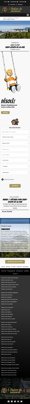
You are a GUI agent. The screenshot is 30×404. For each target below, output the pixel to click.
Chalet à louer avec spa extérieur (8, 360)
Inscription (12, 4)
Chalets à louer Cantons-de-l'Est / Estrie (9, 284)
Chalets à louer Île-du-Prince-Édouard (9, 299)
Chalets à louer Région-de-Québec (8, 329)
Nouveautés (26, 266)
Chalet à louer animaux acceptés (8, 341)
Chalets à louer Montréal (6, 316)
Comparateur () (11, 271)
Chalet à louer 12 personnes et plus (8, 370)
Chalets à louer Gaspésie (6, 297)
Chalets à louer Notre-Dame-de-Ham (9, 333)
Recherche (15, 185)
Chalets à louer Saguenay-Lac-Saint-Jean (10, 331)
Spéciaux (8, 266)
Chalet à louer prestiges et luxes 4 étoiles (10, 364)
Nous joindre (16, 396)
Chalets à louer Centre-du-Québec (8, 286)
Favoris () (3, 271)
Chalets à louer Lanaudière (7, 304)
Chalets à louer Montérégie (7, 314)
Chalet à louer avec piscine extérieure (9, 352)
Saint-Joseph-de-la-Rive (9, 19)
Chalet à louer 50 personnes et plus (8, 374)
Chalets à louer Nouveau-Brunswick (9, 322)
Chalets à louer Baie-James (7, 280)
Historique (22, 1)
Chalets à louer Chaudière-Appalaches (9, 292)
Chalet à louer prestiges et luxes (8, 362)
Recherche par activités (15, 261)
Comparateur (14, 1)
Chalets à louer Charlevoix (6, 289)
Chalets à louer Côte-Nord (6, 294)
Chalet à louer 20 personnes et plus (8, 372)
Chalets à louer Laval (5, 309)
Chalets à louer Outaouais (6, 326)
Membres (20, 4)
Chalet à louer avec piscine (7, 347)
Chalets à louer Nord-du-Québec (8, 318)
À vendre (13, 266)
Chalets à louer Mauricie (6, 312)
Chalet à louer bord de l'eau (7, 337)
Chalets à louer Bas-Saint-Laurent (8, 282)
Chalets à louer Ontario (6, 324)
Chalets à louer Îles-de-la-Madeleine (9, 301)
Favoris (6, 1)
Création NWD (22, 396)
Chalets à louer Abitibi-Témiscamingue (9, 277)
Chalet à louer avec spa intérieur (8, 357)
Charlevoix (16, 18)
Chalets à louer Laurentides (7, 307)
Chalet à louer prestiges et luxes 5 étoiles (10, 368)
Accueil (4, 18)
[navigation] (28, 15)
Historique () (19, 271)
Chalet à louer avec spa (6, 354)
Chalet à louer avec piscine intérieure (9, 349)
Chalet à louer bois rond (6, 339)
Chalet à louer (10, 18)
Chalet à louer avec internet (7, 344)
